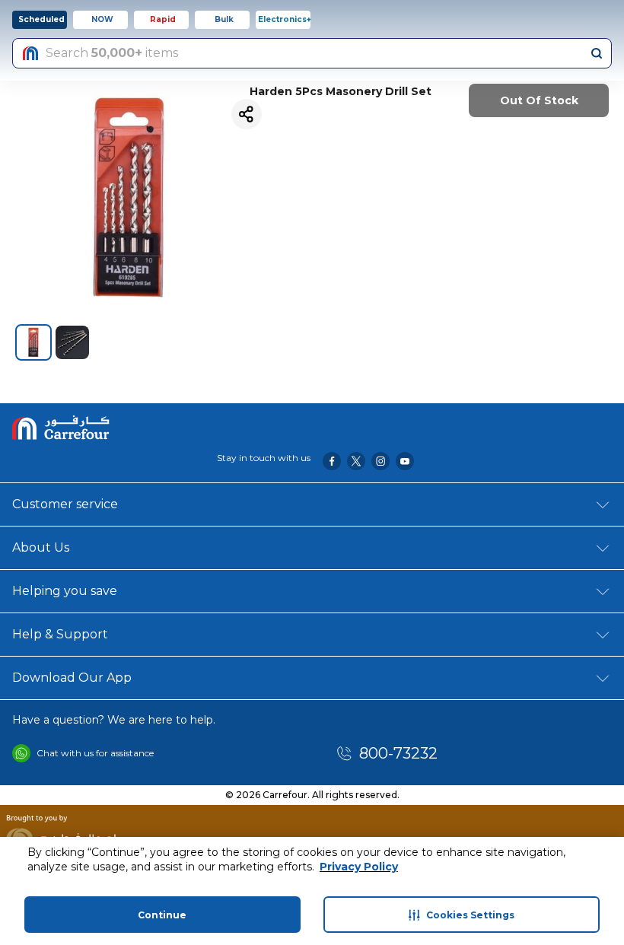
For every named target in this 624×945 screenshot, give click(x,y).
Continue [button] (162, 915)
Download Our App (72, 677)
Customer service (65, 504)
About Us (40, 547)
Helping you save (64, 591)
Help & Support (60, 634)
